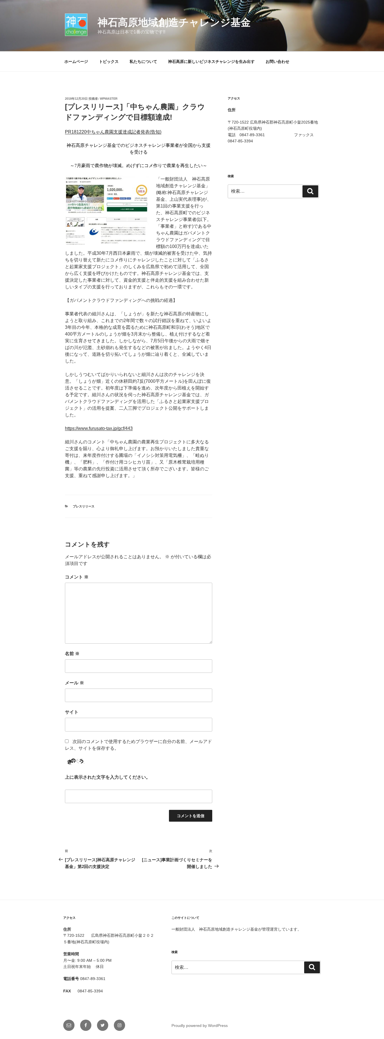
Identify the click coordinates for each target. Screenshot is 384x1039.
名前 (72, 653)
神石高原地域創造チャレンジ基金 (174, 22)
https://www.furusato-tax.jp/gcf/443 (99, 428)
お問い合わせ (277, 61)
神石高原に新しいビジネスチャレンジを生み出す (211, 61)
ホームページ (76, 61)
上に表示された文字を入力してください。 (107, 777)
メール (74, 682)
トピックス (109, 61)
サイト (71, 712)
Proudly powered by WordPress (199, 1025)
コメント (77, 577)
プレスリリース (83, 506)
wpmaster (109, 98)
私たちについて (143, 61)
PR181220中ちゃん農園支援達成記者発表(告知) (113, 131)
